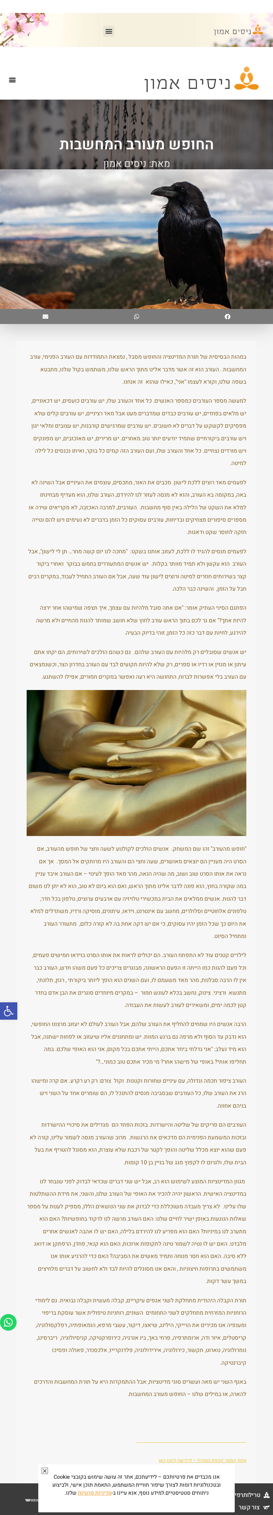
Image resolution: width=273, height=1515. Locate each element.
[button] (8, 1011)
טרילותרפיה (245, 1495)
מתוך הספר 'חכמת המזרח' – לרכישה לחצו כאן (202, 1460)
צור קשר (249, 1507)
